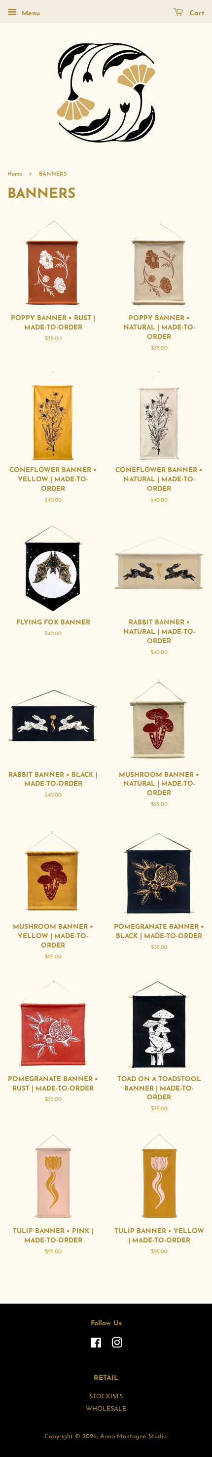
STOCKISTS (106, 1396)
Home (14, 174)
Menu (29, 13)
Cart (196, 13)
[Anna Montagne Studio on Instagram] (116, 1345)
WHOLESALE (106, 1409)
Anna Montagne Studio (133, 1436)
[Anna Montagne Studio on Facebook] (96, 1345)
